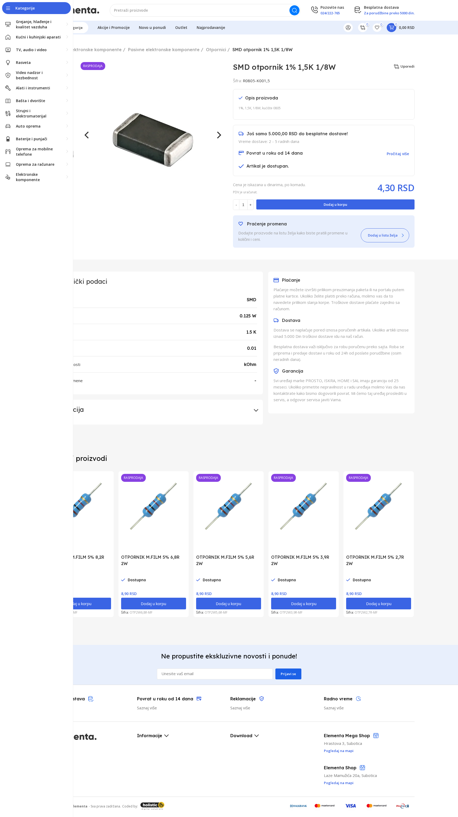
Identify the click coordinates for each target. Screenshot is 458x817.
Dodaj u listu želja (383, 235)
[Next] (218, 135)
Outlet (181, 27)
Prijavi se (288, 673)
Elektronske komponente (95, 49)
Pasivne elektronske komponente (164, 49)
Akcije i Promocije (114, 27)
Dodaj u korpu (335, 204)
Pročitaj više (398, 153)
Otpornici (216, 49)
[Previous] (87, 135)
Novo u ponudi (152, 27)
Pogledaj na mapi (339, 782)
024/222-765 (330, 13)
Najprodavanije (211, 27)
